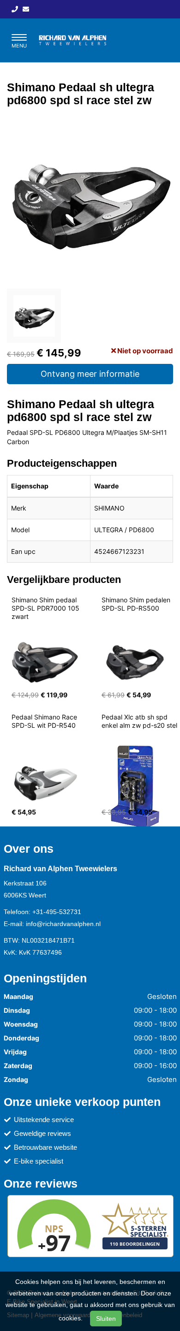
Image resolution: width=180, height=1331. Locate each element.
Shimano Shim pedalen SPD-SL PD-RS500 (137, 604)
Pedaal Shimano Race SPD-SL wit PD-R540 (45, 721)
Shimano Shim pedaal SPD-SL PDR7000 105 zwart (46, 608)
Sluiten (106, 1318)
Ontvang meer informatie (90, 374)
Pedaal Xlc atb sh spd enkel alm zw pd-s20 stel (139, 721)
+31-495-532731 (56, 911)
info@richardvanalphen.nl (63, 923)
